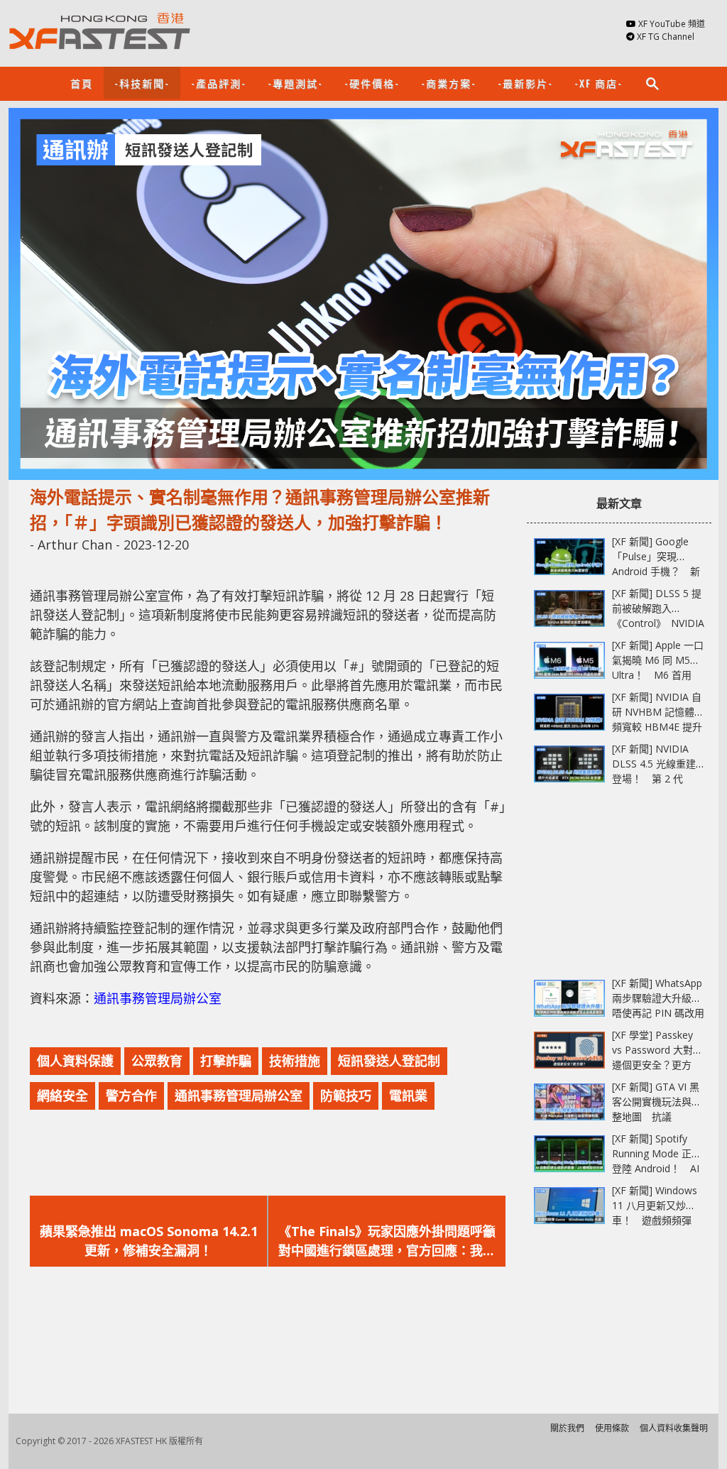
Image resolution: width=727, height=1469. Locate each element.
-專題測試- (295, 82)
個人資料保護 (75, 1060)
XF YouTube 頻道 (671, 24)
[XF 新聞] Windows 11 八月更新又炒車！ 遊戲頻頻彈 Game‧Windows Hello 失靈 (654, 1220)
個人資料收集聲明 (674, 1428)
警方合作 (131, 1095)
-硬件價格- (372, 82)
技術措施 (294, 1060)
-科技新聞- (142, 82)
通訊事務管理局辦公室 (158, 998)
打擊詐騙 (225, 1060)
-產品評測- (218, 82)
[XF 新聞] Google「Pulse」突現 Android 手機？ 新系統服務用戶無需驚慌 (656, 571)
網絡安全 (62, 1095)
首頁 (81, 82)
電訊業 (408, 1095)
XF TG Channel (665, 37)
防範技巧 (345, 1095)
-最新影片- (525, 82)
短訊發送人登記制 (389, 1060)
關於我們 (567, 1428)
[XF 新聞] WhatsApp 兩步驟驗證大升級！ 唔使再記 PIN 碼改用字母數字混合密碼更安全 (661, 1012)
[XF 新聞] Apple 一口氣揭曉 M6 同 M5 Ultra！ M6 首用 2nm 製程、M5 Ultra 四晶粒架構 (658, 674)
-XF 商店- (598, 82)
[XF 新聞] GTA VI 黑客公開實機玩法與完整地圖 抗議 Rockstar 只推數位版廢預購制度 (656, 1116)
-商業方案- (448, 82)
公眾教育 (156, 1060)
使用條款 (612, 1428)
